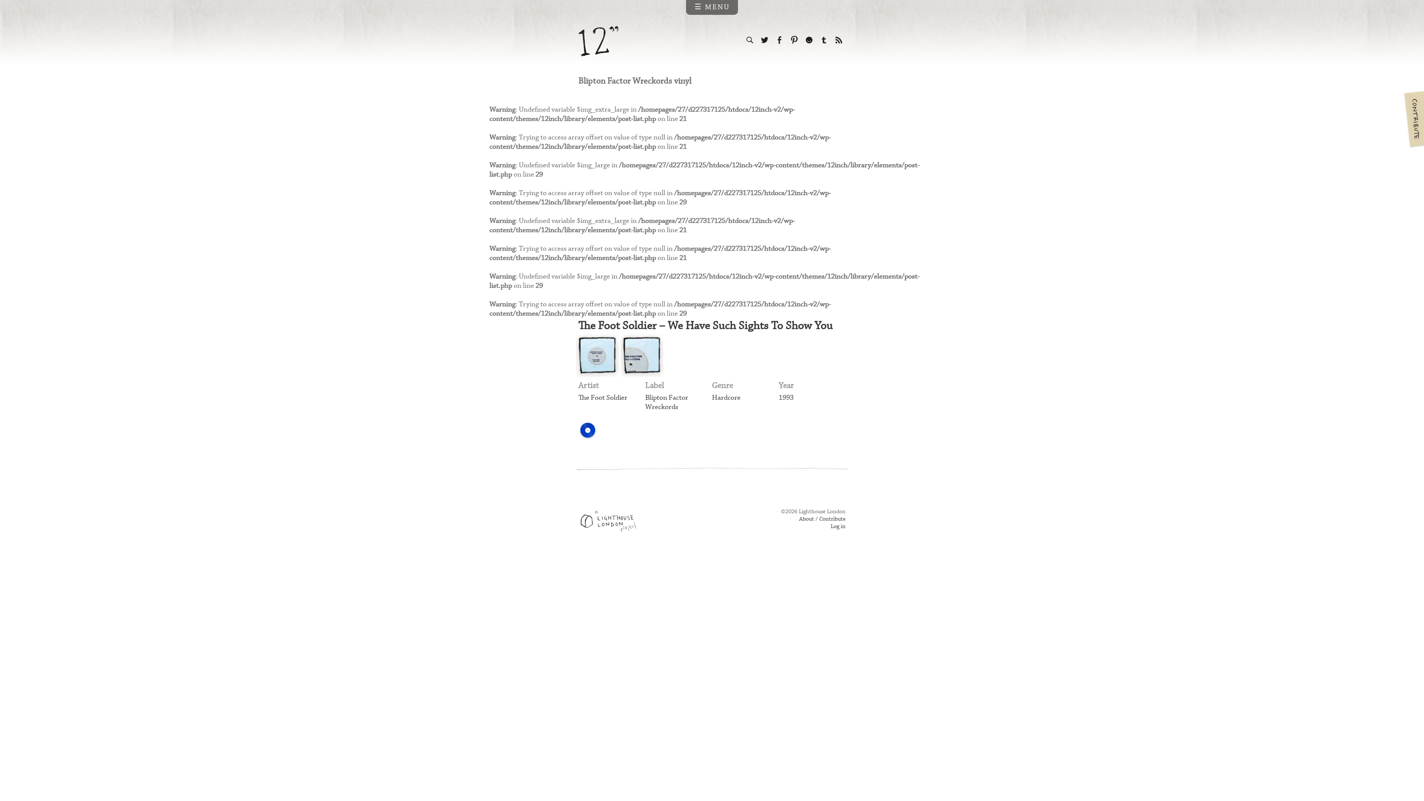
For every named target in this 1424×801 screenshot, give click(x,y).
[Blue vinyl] (587, 430)
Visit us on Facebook (779, 40)
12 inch (598, 41)
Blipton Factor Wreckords (666, 402)
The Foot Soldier (602, 397)
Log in (838, 526)
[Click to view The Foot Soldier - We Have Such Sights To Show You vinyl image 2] (641, 356)
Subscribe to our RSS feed (838, 40)
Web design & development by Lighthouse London (611, 522)
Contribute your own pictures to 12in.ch (1413, 118)
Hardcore (726, 397)
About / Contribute (822, 519)
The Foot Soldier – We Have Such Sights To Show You (705, 325)
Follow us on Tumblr (824, 40)
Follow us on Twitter (764, 40)
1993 (786, 397)
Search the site (749, 40)
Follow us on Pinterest (794, 40)
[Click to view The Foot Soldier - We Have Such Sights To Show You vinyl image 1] (597, 356)
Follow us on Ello (809, 40)
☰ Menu (712, 7)
